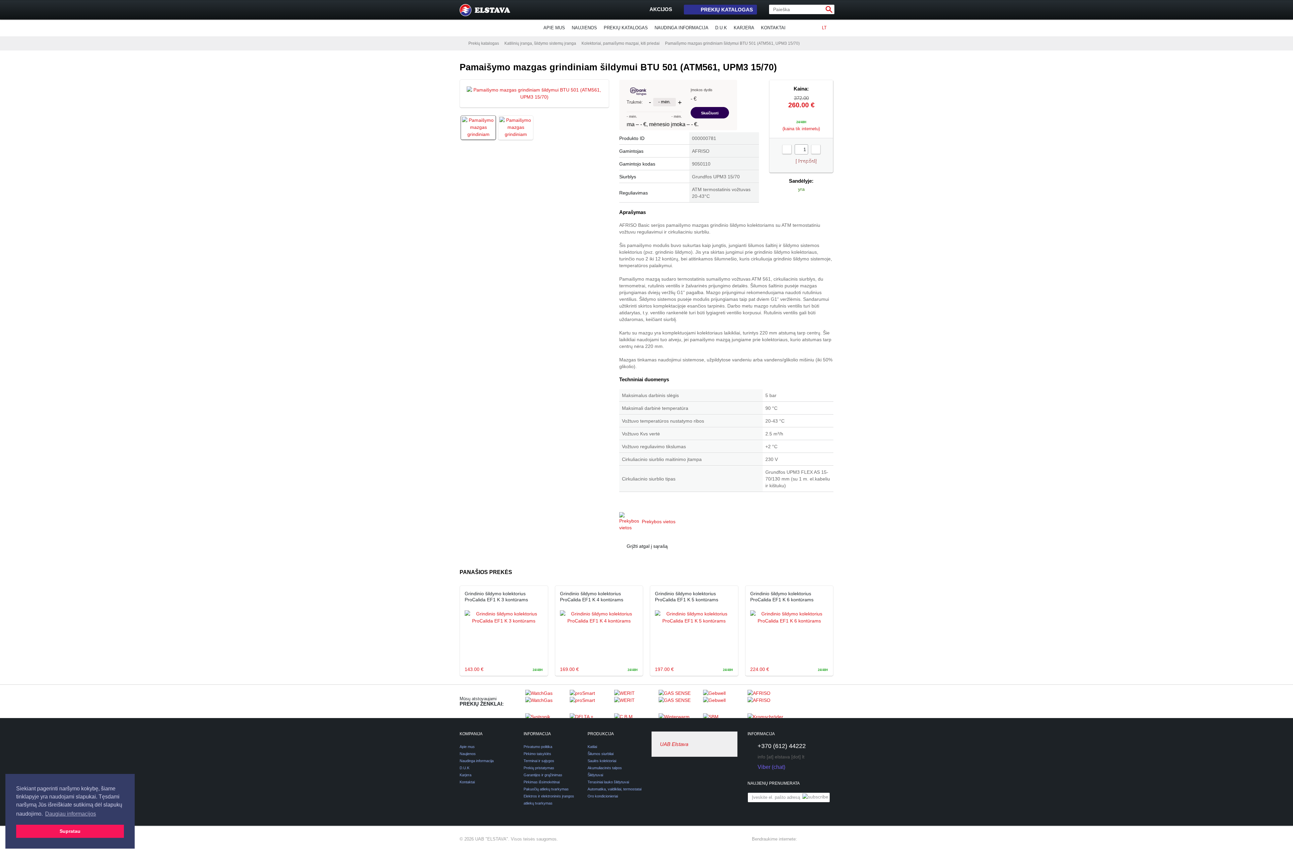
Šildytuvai (595, 775)
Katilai (592, 747)
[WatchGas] (545, 701)
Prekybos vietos (658, 521)
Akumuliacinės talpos (605, 768)
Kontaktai (773, 27)
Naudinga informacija (681, 27)
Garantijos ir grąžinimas (543, 775)
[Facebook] (805, 839)
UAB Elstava (674, 744)
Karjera (744, 27)
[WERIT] (634, 701)
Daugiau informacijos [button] (70, 814)
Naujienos (584, 27)
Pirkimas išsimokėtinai (542, 782)
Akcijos (661, 9)
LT (824, 27)
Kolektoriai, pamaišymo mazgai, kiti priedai (621, 43)
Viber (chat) (771, 767)
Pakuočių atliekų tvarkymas (546, 789)
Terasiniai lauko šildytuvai (608, 782)
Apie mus (554, 27)
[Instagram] (817, 839)
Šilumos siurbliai (601, 754)
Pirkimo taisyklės (537, 754)
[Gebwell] (723, 701)
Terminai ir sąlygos (539, 761)
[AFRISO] (768, 701)
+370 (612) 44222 (782, 746)
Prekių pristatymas (539, 768)
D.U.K (721, 27)
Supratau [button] (70, 831)
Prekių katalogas (727, 9)
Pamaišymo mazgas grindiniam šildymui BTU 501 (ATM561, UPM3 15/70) (732, 43)
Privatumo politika (538, 747)
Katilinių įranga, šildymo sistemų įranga (540, 43)
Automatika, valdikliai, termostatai (614, 789)
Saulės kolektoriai (602, 761)
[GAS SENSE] (679, 701)
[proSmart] (590, 701)
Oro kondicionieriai (603, 796)
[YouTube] (829, 839)
